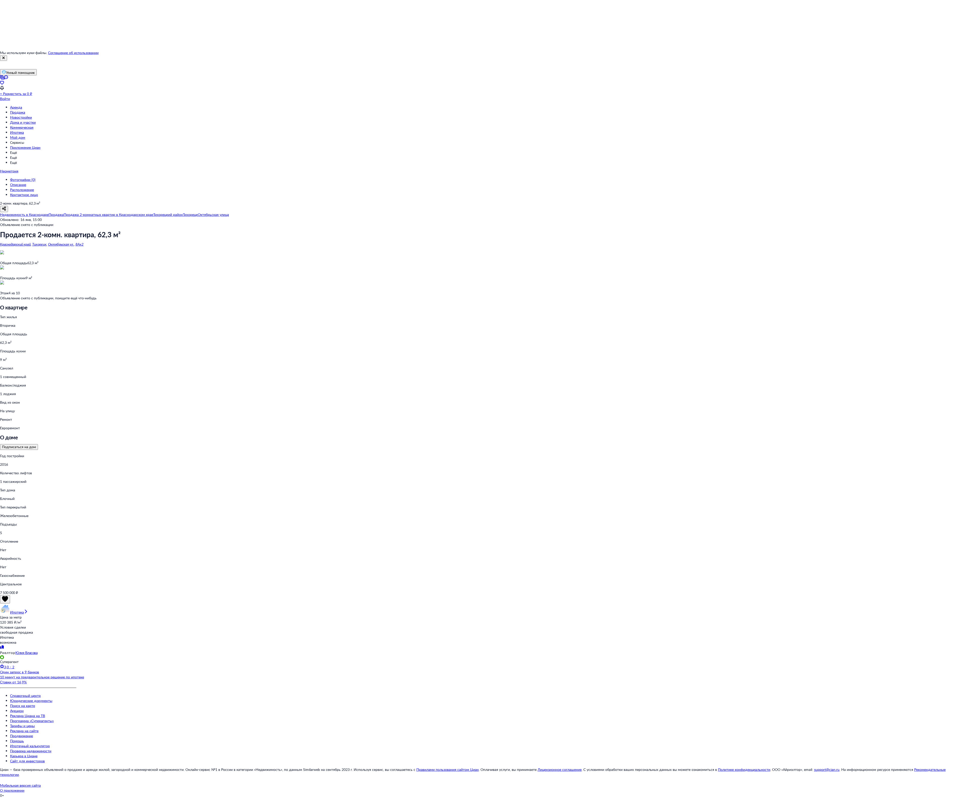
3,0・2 (9, 667)
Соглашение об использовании (73, 52)
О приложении (12, 790)
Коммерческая (21, 127)
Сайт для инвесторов (27, 761)
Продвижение (21, 735)
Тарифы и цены (22, 725)
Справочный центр (25, 695)
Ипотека (17, 132)
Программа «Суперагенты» (32, 720)
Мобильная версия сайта (20, 785)
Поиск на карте (22, 705)
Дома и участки (23, 122)
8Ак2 (79, 244)
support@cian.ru (826, 769)
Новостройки (21, 117)
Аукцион (17, 710)
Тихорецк (39, 244)
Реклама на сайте (24, 730)
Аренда (16, 107)
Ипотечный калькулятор (30, 745)
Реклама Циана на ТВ (27, 715)
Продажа (17, 112)
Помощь (17, 740)
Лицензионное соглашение (560, 769)
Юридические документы (31, 700)
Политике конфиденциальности (744, 769)
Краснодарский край (15, 244)
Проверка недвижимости (30, 750)
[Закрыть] (3, 58)
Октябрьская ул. (61, 244)
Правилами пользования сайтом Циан (447, 769)
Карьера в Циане (23, 756)
